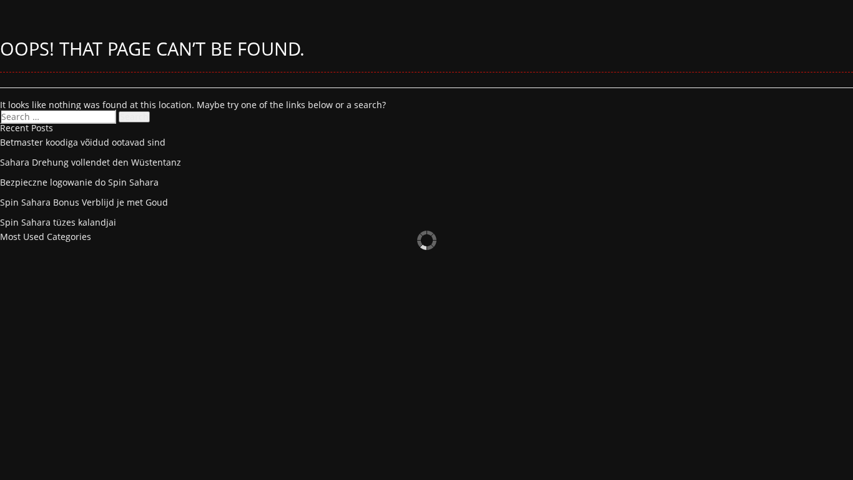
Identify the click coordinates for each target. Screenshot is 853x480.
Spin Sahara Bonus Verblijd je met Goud (84, 202)
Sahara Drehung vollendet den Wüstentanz (90, 162)
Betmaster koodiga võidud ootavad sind (82, 142)
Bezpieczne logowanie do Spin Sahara (79, 182)
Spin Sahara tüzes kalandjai (58, 222)
